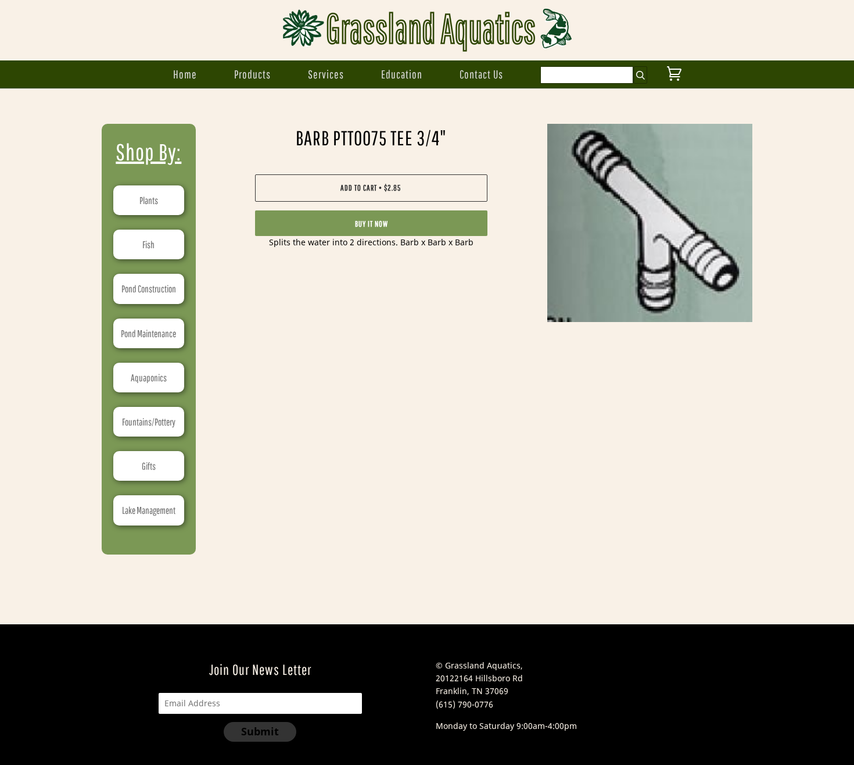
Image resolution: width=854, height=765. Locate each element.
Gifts (149, 465)
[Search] (640, 75)
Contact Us (481, 74)
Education (401, 74)
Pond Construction (148, 288)
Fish (148, 244)
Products (252, 74)
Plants (148, 200)
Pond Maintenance (148, 333)
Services (326, 74)
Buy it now (371, 223)
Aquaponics (149, 377)
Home (185, 74)
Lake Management (148, 510)
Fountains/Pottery (148, 421)
